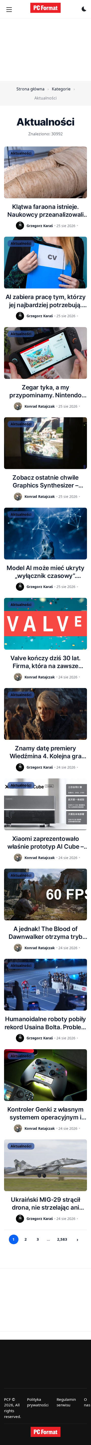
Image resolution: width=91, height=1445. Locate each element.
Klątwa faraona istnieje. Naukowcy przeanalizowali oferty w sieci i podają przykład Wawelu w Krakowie (45, 210)
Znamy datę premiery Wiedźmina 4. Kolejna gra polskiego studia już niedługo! (45, 752)
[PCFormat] (45, 1432)
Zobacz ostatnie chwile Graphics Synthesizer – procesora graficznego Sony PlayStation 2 (45, 481)
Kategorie (61, 89)
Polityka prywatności (38, 1402)
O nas (87, 1402)
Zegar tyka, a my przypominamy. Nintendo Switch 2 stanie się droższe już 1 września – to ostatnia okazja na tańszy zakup (45, 391)
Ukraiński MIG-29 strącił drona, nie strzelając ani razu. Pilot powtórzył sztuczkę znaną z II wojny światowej (45, 1203)
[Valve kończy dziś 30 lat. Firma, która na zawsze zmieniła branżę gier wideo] (45, 624)
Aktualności (21, 153)
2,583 (62, 1239)
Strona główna (30, 89)
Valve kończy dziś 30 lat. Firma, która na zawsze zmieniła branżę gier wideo (46, 662)
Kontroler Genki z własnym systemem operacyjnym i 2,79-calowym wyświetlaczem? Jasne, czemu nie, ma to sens (45, 1113)
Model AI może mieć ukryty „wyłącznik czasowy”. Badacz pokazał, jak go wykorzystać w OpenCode (45, 572)
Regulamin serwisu (66, 1402)
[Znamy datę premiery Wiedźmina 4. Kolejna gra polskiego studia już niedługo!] (45, 714)
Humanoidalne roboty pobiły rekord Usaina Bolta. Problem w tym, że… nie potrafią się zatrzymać (46, 1023)
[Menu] (9, 10)
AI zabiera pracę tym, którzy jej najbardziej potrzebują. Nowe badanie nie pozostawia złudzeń (46, 301)
